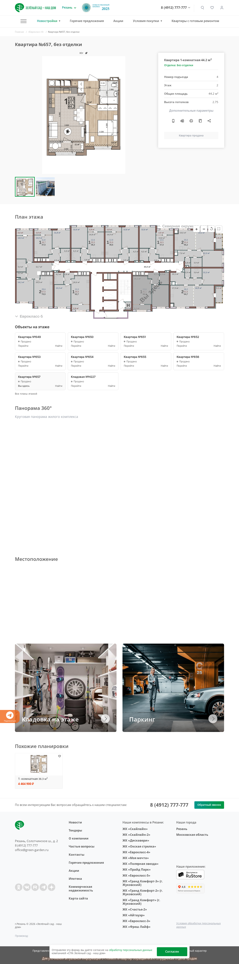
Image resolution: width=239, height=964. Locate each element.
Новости (75, 822)
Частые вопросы (81, 846)
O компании (79, 838)
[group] (83, 115)
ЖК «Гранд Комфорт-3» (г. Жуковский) (142, 883)
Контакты (76, 855)
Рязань (181, 829)
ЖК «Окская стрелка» (139, 846)
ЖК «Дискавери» (135, 840)
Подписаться (10, 720)
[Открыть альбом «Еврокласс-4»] (200, 121)
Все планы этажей (26, 393)
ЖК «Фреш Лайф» (136, 927)
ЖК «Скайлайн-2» (136, 835)
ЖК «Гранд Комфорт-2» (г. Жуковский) (142, 892)
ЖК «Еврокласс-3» (136, 921)
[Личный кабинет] (222, 7)
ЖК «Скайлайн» (135, 829)
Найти (58, 345)
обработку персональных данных (130, 950)
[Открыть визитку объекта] (173, 121)
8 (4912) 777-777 (174, 8)
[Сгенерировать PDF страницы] (182, 121)
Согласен (172, 951)
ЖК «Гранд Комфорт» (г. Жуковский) (141, 902)
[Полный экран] (218, 229)
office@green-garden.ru (32, 850)
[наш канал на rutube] (35, 887)
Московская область (192, 835)
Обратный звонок (209, 805)
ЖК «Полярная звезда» (140, 864)
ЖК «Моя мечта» (135, 858)
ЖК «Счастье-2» (134, 909)
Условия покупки (146, 21)
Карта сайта (78, 898)
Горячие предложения (87, 21)
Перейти (23, 345)
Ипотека (75, 879)
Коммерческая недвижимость (81, 888)
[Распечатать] (191, 121)
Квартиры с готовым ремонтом (195, 21)
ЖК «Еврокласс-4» (136, 852)
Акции (118, 21)
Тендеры (75, 830)
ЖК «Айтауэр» (133, 915)
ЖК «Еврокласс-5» (136, 875)
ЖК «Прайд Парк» (136, 869)
